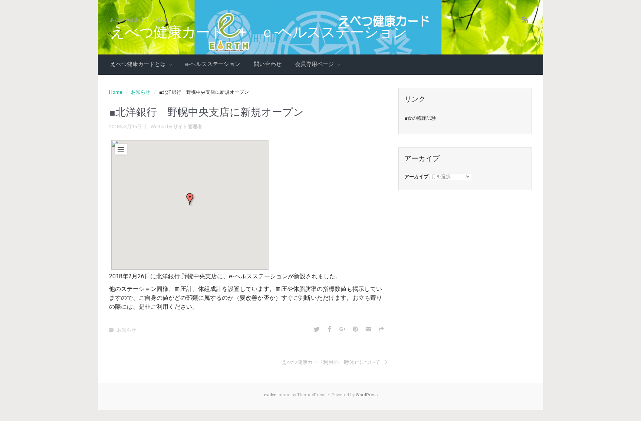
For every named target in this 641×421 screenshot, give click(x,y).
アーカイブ (416, 176)
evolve (270, 394)
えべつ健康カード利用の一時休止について (331, 362)
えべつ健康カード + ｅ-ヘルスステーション (258, 32)
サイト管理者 (187, 126)
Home (115, 92)
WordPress (367, 394)
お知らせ (140, 92)
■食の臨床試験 (420, 118)
